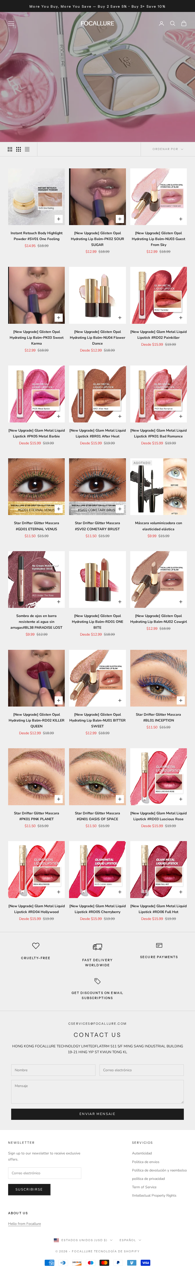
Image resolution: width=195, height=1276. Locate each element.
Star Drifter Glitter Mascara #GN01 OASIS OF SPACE (97, 816)
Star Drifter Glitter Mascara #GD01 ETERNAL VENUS (36, 526)
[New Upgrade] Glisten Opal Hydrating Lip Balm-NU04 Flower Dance (97, 337)
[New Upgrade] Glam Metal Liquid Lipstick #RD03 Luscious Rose (158, 816)
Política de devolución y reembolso (159, 1170)
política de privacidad (148, 1178)
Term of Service (144, 1187)
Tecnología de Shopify (117, 1251)
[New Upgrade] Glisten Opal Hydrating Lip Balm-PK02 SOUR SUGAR (97, 239)
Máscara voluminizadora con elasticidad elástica (158, 526)
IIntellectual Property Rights (154, 1195)
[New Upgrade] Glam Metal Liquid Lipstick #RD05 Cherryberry (97, 909)
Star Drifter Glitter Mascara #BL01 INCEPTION (158, 717)
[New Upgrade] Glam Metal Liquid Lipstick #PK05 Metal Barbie (36, 433)
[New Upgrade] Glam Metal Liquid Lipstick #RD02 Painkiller (158, 334)
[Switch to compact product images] (27, 149)
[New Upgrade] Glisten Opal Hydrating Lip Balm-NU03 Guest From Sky (158, 239)
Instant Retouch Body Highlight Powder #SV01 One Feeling (36, 236)
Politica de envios (145, 1162)
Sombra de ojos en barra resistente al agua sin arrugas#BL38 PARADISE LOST (36, 621)
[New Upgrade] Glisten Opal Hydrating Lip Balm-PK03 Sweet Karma (36, 337)
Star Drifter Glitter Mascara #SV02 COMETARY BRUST (97, 526)
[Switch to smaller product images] (18, 149)
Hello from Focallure (24, 1223)
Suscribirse (29, 1189)
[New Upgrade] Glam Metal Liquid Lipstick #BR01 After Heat (97, 433)
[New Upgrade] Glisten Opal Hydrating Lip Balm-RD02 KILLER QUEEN (36, 720)
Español (128, 1240)
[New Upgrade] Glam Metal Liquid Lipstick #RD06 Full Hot (158, 909)
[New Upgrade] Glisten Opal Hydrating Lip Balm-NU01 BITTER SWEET (97, 720)
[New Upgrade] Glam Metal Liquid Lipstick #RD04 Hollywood (36, 909)
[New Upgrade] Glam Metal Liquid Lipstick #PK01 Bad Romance (158, 433)
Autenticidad (142, 1153)
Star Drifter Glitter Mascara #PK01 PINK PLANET (36, 816)
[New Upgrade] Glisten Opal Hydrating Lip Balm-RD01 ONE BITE (97, 621)
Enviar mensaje (97, 1114)
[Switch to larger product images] (10, 149)
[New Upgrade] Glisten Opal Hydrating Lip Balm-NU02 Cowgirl (158, 618)
